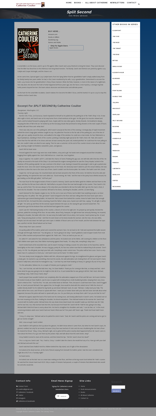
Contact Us (84, 398)
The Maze (115, 42)
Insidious (115, 150)
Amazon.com (52, 34)
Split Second (117, 120)
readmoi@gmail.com (25, 389)
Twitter (20, 395)
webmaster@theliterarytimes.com (76, 409)
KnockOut (116, 108)
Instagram (21, 398)
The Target (116, 48)
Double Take (117, 96)
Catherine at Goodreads (26, 401)
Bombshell (116, 132)
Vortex (115, 180)
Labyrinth (116, 168)
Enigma (115, 156)
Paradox (115, 162)
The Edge (115, 54)
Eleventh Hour (118, 72)
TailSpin (115, 102)
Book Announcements (88, 389)
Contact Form (23, 386)
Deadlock (116, 174)
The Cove (115, 36)
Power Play (116, 138)
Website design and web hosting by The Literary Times (34, 409)
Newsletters (117, 3)
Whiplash (116, 114)
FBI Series (76, 16)
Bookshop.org (53, 40)
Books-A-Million (53, 37)
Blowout (116, 84)
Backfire (115, 126)
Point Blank (117, 90)
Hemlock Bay (117, 66)
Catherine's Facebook (25, 392)
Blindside (116, 78)
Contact (131, 3)
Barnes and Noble (54, 42)
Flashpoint (116, 30)
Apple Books (53, 48)
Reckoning (116, 186)
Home (69, 3)
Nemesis (115, 144)
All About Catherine (96, 3)
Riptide (115, 60)
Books (77, 3)
